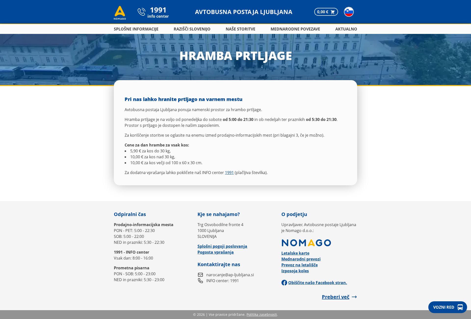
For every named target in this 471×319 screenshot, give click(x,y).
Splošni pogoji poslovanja (222, 246)
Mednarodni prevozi (301, 259)
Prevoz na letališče (299, 265)
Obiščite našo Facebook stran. (317, 282)
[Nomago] (319, 242)
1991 (229, 172)
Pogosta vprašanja (215, 252)
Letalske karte (295, 253)
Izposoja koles (295, 271)
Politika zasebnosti (262, 314)
